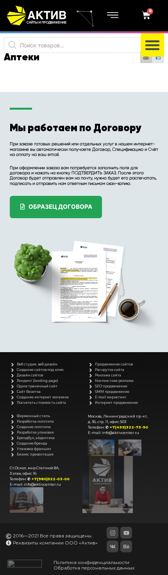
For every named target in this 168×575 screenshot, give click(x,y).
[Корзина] (147, 15)
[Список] (158, 57)
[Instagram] (112, 533)
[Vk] (112, 546)
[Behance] (126, 546)
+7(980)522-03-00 (51, 479)
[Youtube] (126, 533)
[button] (152, 45)
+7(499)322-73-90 (129, 427)
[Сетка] (146, 57)
